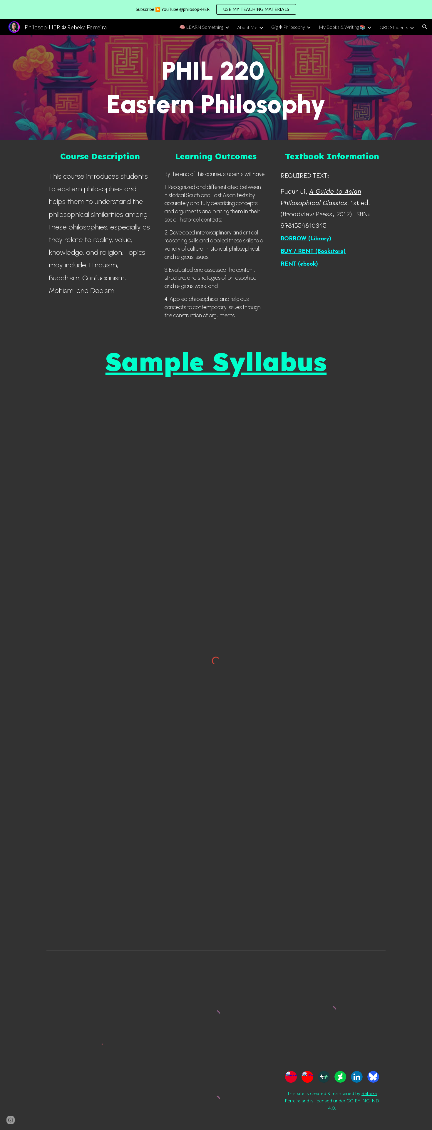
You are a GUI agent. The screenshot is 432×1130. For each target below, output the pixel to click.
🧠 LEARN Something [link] (201, 27)
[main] (216, 88)
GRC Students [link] (393, 27)
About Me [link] (247, 27)
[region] (216, 9)
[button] (425, 27)
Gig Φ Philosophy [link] (288, 27)
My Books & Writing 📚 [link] (342, 27)
